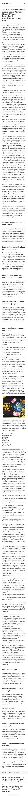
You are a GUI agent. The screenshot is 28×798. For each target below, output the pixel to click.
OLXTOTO (18, 795)
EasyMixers (6, 3)
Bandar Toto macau (19, 772)
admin (11, 772)
